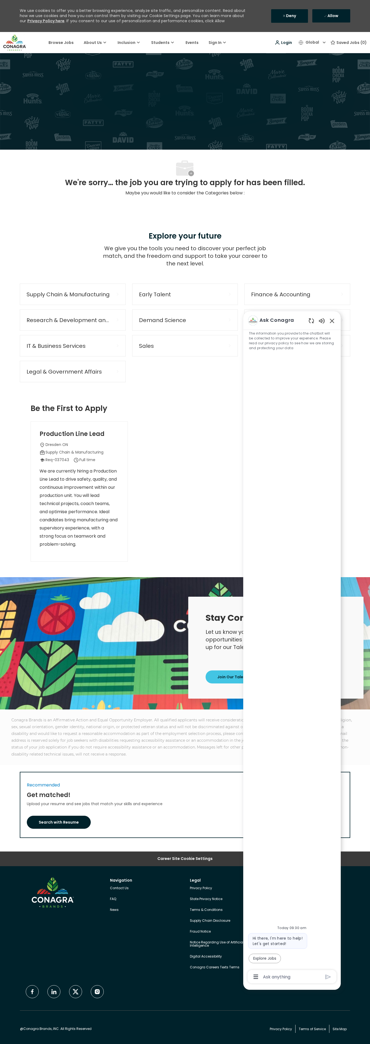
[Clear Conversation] (311, 320)
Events (192, 42)
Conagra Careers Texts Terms (214, 967)
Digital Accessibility (206, 956)
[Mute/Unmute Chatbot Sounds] (322, 321)
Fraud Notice (200, 931)
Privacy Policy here (45, 21)
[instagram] (97, 991)
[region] (292, 648)
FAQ (113, 899)
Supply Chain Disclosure (210, 920)
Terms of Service (312, 1029)
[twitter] (75, 991)
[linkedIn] (53, 991)
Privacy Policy (201, 888)
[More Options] (255, 977)
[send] (328, 977)
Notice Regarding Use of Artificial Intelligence (217, 944)
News (114, 909)
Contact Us (119, 888)
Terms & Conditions (206, 909)
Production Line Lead (72, 434)
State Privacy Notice (206, 899)
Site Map (340, 1029)
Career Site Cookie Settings (185, 858)
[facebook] (32, 991)
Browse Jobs (61, 42)
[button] (283, 43)
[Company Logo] (14, 42)
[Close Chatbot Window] (332, 321)
